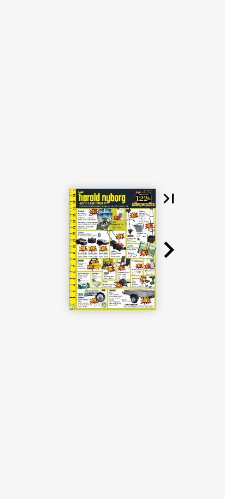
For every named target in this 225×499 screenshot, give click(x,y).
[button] (169, 198)
